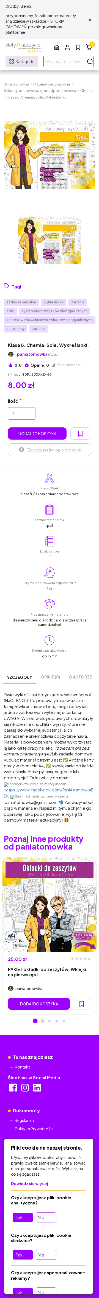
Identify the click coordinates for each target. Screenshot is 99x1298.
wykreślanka (54, 302)
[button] (67, 47)
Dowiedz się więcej (29, 1183)
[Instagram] (25, 1089)
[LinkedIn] (37, 1089)
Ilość (13, 401)
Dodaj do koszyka (37, 433)
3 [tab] (49, 1021)
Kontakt (22, 1066)
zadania (77, 302)
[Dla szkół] (56, 47)
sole (10, 311)
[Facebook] (13, 1089)
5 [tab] (64, 1021)
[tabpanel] (49, 936)
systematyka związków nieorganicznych (54, 311)
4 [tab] (56, 1021)
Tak (19, 1217)
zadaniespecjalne (21, 302)
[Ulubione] (78, 47)
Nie (40, 1217)
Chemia (87, 90)
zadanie (38, 329)
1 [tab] (35, 1021)
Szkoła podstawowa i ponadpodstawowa (40, 90)
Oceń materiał (69, 365)
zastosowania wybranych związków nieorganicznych (50, 320)
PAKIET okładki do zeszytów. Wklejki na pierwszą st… (47, 972)
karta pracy (15, 329)
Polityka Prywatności (34, 1128)
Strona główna (16, 84)
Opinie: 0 (39, 365)
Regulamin (24, 1120)
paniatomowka (38, 354)
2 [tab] (42, 1021)
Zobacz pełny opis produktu (54, 449)
